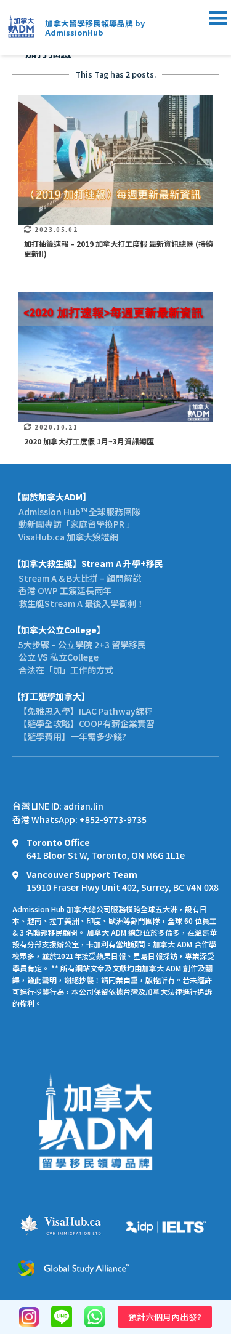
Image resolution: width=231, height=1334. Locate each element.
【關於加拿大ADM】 (51, 497)
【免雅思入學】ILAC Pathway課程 (85, 711)
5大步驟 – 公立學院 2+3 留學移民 (82, 644)
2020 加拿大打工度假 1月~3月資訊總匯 (89, 441)
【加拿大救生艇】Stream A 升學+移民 (87, 563)
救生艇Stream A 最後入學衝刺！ (81, 603)
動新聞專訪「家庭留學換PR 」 (76, 524)
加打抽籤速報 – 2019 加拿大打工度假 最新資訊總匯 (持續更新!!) (118, 248)
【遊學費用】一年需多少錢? (72, 736)
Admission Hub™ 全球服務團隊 (79, 511)
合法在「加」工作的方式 (65, 670)
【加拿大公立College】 (58, 630)
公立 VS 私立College (58, 657)
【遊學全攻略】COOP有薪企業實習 (86, 723)
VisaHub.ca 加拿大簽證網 (68, 537)
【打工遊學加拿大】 (51, 696)
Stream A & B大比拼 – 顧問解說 (79, 578)
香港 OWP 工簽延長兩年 (64, 590)
